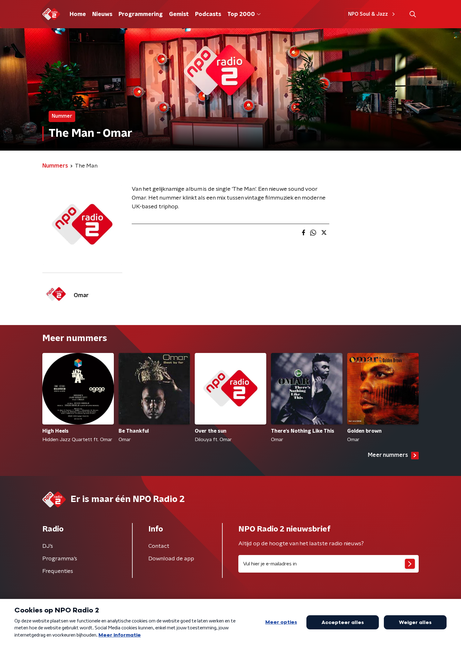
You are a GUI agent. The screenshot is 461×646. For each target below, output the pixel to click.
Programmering (141, 14)
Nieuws (102, 14)
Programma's (59, 559)
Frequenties (57, 571)
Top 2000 (241, 14)
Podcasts (208, 14)
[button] (412, 14)
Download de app (171, 559)
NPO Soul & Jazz (368, 14)
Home (78, 14)
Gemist (179, 14)
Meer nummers (388, 455)
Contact (158, 546)
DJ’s (47, 546)
